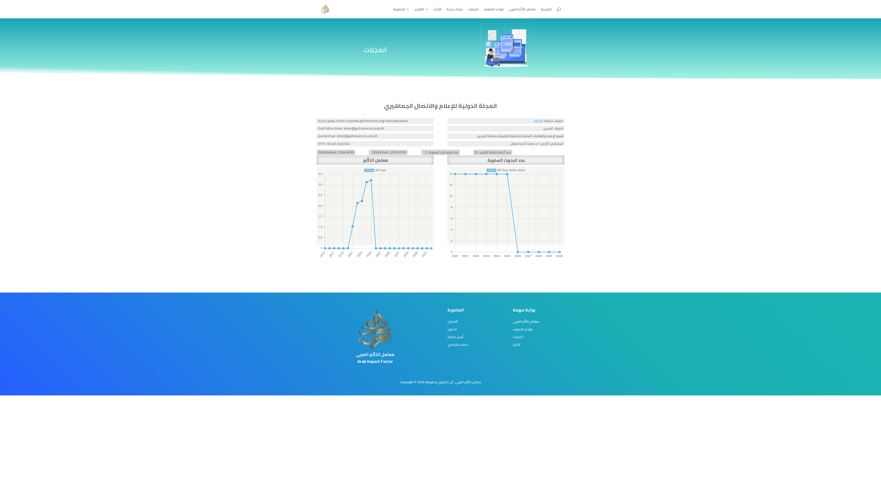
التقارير (419, 10)
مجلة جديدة (454, 10)
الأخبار (437, 10)
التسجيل (452, 321)
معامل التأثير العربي (522, 10)
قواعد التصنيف (493, 10)
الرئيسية (546, 10)
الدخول (452, 329)
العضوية (399, 10)
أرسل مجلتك (455, 337)
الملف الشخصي (457, 345)
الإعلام (538, 121)
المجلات (473, 10)
